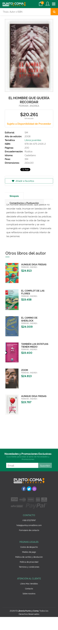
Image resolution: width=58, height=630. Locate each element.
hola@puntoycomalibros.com (29, 525)
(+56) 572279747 (29, 520)
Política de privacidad (29, 561)
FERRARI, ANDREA (29, 105)
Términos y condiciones (29, 566)
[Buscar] (54, 11)
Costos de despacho (29, 547)
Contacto (29, 588)
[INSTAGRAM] (34, 488)
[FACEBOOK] (23, 488)
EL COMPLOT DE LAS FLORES (32, 292)
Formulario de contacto (29, 530)
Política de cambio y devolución (29, 556)
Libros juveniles (33, 140)
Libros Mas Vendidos (29, 583)
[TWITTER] (29, 488)
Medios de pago (29, 552)
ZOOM (24, 370)
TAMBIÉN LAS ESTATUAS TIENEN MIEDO (34, 345)
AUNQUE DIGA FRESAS (33, 264)
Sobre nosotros (29, 593)
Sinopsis (14, 195)
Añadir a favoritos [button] (24, 180)
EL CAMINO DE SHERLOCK (29, 319)
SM (26, 132)
